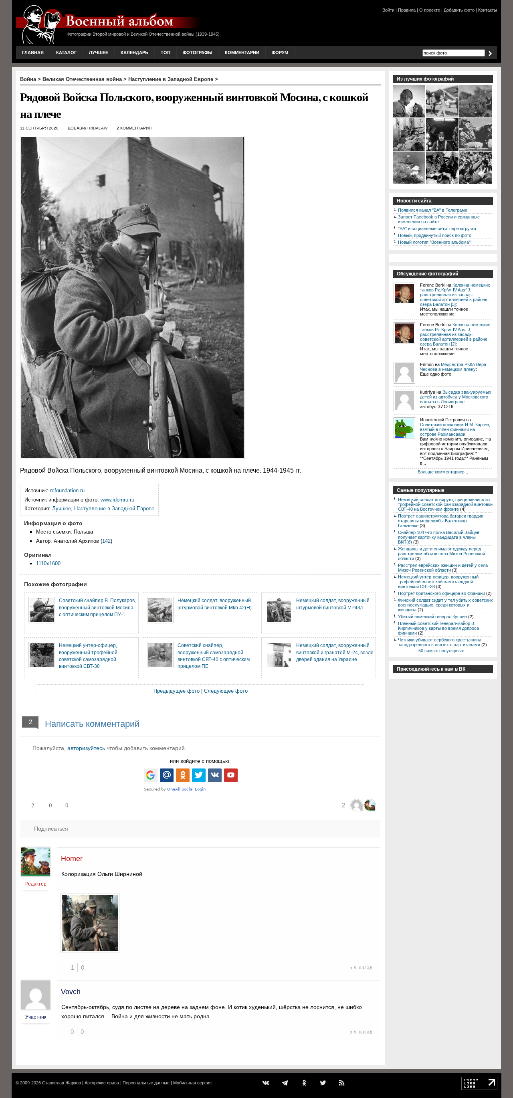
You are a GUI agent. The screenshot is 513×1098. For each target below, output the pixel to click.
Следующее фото (226, 691)
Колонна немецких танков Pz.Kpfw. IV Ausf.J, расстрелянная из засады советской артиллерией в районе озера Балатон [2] (455, 334)
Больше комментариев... (443, 471)
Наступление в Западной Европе (170, 79)
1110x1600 (48, 563)
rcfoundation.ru (67, 490)
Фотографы (197, 52)
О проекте (429, 10)
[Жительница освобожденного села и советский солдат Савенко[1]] (409, 116)
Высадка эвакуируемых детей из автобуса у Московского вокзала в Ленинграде (455, 397)
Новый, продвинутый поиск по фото (434, 235)
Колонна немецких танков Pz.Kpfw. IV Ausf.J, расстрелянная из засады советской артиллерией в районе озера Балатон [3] (455, 295)
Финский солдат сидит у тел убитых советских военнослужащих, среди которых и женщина (445, 605)
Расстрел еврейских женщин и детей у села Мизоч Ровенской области (443, 567)
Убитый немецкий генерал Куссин (432, 616)
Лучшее (98, 52)
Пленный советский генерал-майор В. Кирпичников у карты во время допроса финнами (438, 628)
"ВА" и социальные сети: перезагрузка (437, 228)
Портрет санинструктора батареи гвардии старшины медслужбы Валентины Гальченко (440, 521)
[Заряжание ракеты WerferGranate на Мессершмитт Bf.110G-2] (442, 116)
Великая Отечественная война (82, 79)
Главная (33, 52)
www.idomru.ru (117, 500)
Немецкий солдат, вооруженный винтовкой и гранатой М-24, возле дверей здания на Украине (335, 652)
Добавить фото (459, 10)
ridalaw (98, 128)
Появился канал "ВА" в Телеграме (432, 210)
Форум (280, 52)
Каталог (66, 52)
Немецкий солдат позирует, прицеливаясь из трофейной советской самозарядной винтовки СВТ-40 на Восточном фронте (445, 504)
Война (28, 79)
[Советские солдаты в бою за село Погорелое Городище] (409, 150)
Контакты (487, 10)
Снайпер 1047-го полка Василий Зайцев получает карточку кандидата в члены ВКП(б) (438, 537)
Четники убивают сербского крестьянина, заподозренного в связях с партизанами (440, 642)
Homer (72, 859)
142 (106, 541)
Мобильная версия (192, 1082)
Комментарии (242, 52)
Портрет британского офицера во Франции (441, 593)
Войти (388, 10)
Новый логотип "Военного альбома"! (435, 242)
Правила (407, 10)
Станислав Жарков (61, 1082)
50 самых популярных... (443, 650)
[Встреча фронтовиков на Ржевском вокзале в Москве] (476, 183)
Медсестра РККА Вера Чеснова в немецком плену (453, 367)
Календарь (134, 52)
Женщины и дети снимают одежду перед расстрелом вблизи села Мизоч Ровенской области (441, 553)
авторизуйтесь (86, 748)
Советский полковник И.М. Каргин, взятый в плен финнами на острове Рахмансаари (455, 429)
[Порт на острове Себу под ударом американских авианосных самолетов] (409, 183)
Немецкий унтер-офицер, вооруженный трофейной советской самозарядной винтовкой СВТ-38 (438, 581)
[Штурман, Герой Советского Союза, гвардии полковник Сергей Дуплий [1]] (442, 150)
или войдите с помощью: (200, 761)
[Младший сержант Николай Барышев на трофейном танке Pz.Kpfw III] (476, 150)
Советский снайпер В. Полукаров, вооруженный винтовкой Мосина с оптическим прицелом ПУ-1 (97, 607)
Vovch (71, 992)
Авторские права (102, 1082)
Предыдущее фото (176, 691)
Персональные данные (146, 1082)
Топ (165, 52)
